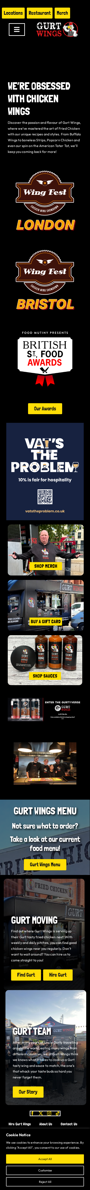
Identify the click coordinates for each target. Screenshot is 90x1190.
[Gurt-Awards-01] (45, 244)
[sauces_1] (45, 637)
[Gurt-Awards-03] (45, 323)
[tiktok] (57, 1113)
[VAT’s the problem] (45, 424)
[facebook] (32, 1113)
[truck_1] (46, 582)
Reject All (45, 1182)
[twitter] (41, 1113)
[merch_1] (46, 526)
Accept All (45, 1159)
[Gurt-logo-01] (57, 20)
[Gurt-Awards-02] (45, 165)
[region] (45, 1159)
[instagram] (49, 1113)
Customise (45, 1170)
